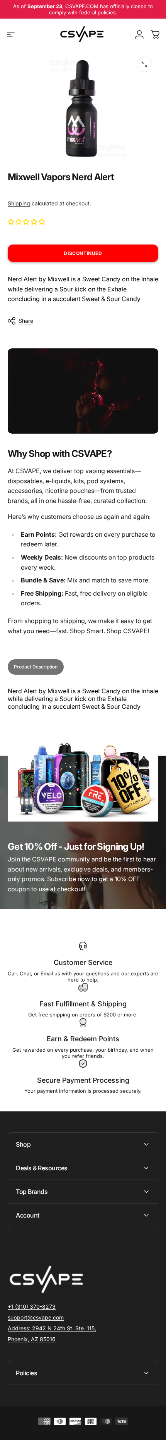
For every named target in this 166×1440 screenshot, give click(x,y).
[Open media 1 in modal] (144, 64)
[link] (52, 1328)
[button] (27, 222)
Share (26, 320)
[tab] (36, 667)
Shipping (19, 203)
